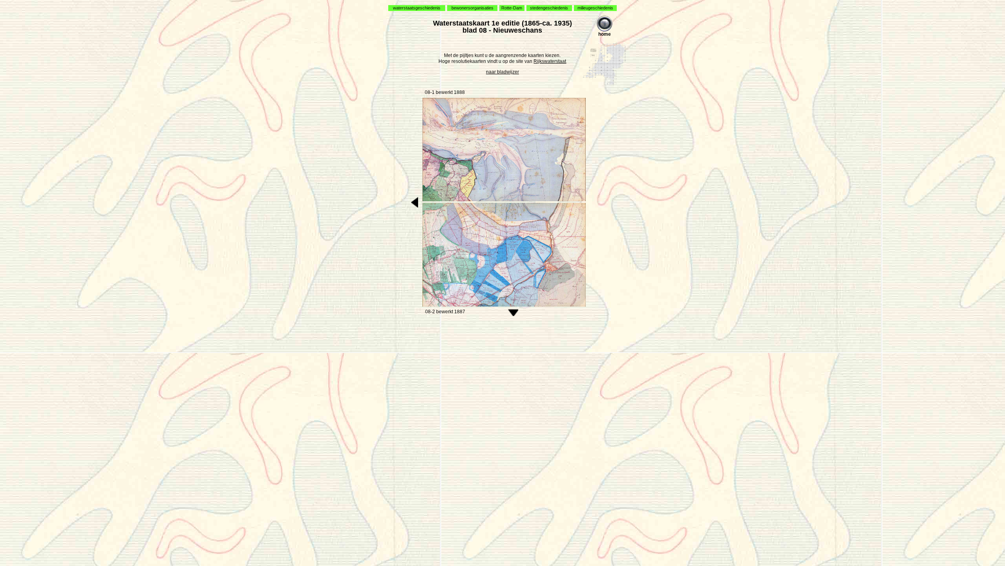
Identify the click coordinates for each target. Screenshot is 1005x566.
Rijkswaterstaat (550, 61)
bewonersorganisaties (472, 8)
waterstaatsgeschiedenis (416, 8)
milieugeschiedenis (595, 8)
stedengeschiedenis (549, 8)
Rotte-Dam (511, 8)
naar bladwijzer (502, 72)
